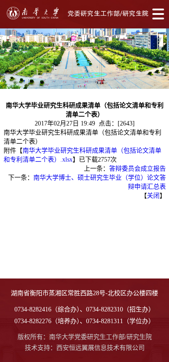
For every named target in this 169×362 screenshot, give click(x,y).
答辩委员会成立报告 (137, 168)
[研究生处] (78, 13)
